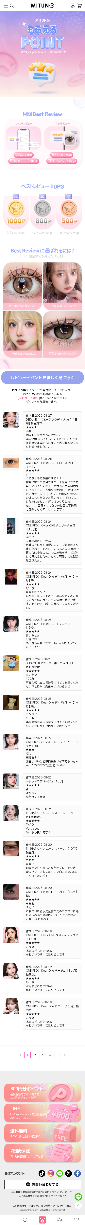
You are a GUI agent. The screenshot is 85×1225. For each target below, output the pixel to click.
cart (79, 5)
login (73, 5)
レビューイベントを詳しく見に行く (42, 377)
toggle (5, 5)
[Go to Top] (78, 1205)
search (11, 5)
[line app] (78, 1197)
